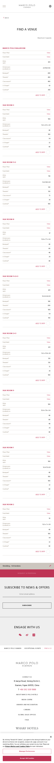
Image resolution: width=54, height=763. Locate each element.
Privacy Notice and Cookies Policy (17, 746)
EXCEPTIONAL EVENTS (33, 648)
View (48, 53)
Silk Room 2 (8, 504)
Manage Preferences (27, 751)
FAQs (27, 720)
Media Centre (27, 699)
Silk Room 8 (8, 219)
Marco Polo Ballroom (14, 48)
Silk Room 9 (8, 390)
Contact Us (27, 677)
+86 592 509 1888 (28, 689)
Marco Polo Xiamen (12, 648)
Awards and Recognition (27, 704)
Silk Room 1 (8, 447)
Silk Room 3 (8, 105)
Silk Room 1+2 (9, 162)
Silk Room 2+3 (9, 333)
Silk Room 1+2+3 (10, 276)
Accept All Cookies (27, 758)
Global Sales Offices (27, 714)
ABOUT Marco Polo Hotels (27, 694)
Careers (27, 709)
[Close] (51, 737)
